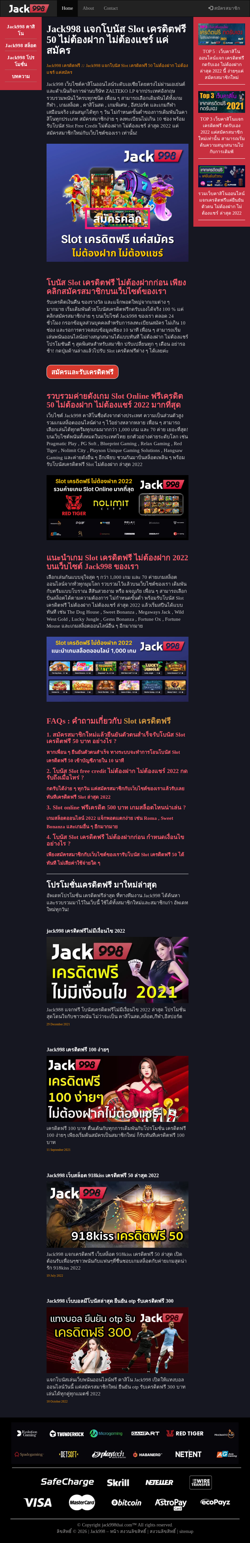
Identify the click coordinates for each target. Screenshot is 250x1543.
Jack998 (97, 1531)
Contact (111, 8)
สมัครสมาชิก (226, 8)
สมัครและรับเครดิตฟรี (82, 372)
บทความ (21, 76)
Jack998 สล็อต (20, 45)
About (88, 8)
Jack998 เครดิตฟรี (63, 65)
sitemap (186, 1531)
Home (67, 8)
